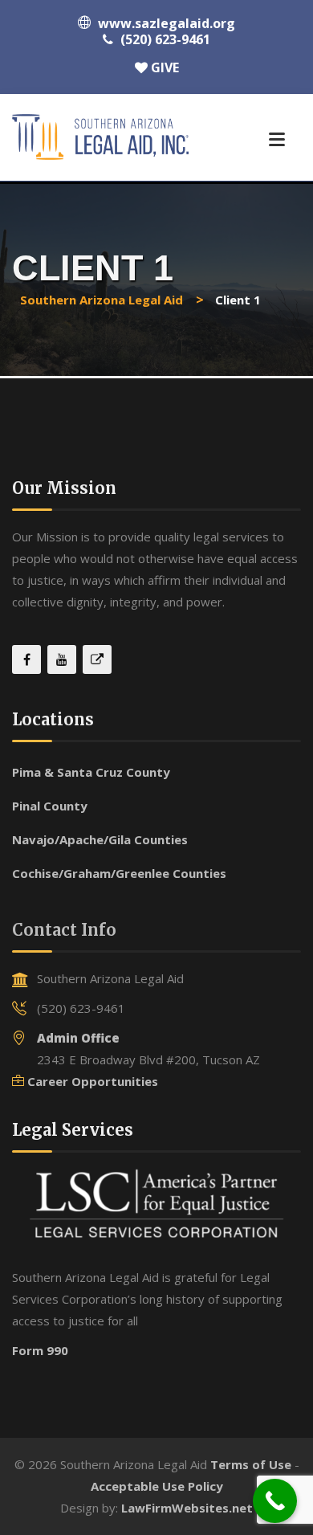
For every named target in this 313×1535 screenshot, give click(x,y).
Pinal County (49, 806)
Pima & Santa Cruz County (91, 772)
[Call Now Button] (275, 1501)
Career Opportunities (92, 1081)
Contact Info (64, 930)
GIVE (163, 67)
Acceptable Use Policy (157, 1486)
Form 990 (40, 1350)
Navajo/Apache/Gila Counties (100, 839)
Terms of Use (250, 1464)
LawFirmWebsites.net (187, 1508)
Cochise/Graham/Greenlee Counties (119, 873)
